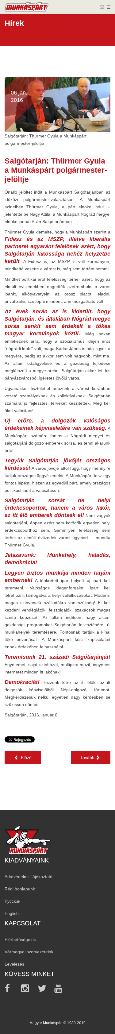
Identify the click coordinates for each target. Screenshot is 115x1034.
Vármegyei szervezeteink (29, 951)
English (12, 913)
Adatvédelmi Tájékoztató (28, 876)
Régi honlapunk (20, 888)
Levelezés (14, 964)
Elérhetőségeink (20, 939)
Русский (13, 901)
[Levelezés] (102, 7)
